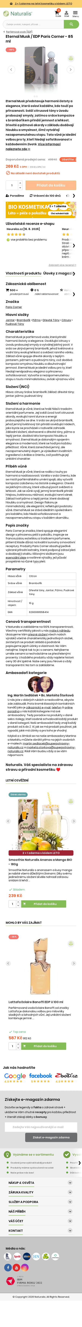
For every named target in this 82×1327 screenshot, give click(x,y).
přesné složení (37, 634)
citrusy (66, 320)
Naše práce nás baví (22, 1172)
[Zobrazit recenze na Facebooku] (40, 1076)
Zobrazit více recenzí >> (62, 265)
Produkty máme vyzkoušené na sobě (32, 1167)
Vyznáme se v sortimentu (33, 1154)
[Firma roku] (41, 1281)
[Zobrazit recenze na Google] (15, 1076)
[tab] (23, 273)
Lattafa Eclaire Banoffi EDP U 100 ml (36, 1002)
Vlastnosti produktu (23, 273)
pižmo (36, 320)
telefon (56, 707)
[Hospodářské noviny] (36, 1256)
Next (70, 69)
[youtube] (16, 1267)
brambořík (23, 320)
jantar (10, 320)
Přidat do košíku (51, 185)
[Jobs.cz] (27, 1256)
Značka (12, 302)
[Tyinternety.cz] (55, 1256)
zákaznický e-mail (38, 707)
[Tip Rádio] (46, 1256)
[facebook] (8, 1267)
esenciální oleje (16, 558)
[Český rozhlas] (7, 1256)
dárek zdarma (18, 794)
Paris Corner (14, 307)
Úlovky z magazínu (60, 273)
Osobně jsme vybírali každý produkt (31, 1162)
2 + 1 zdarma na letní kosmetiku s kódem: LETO (43, 3)
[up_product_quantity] (18, 902)
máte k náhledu (59, 631)
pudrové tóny (15, 324)
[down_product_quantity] (18, 906)
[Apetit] (17, 1256)
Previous (11, 69)
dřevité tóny (51, 320)
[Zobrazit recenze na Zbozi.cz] (66, 1076)
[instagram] (25, 1267)
